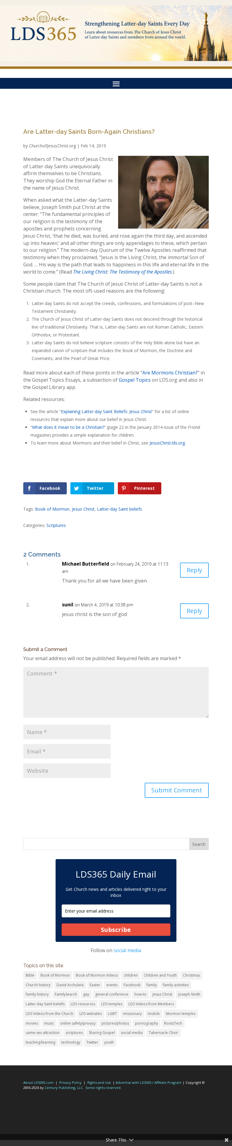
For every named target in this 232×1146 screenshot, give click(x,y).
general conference (111, 994)
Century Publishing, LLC (64, 1087)
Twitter (92, 1042)
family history (37, 994)
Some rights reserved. (103, 1087)
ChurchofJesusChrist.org (52, 146)
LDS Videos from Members (151, 1003)
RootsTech (173, 1023)
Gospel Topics (135, 380)
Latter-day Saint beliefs (119, 509)
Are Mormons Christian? (170, 372)
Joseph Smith (189, 994)
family (152, 984)
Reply (194, 570)
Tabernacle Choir (163, 1032)
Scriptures (56, 525)
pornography (146, 1023)
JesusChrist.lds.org (167, 443)
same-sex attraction (43, 1032)
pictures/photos (115, 1023)
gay (86, 994)
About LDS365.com (38, 1082)
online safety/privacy (77, 1023)
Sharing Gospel (102, 1032)
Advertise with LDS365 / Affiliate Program (149, 1082)
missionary (132, 1013)
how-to (140, 994)
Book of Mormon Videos (97, 975)
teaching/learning (40, 1042)
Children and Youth (160, 975)
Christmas (191, 975)
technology (70, 1042)
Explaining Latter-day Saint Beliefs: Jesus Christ (106, 411)
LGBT (112, 1013)
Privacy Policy (70, 1082)
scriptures (74, 1032)
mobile (154, 1013)
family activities (176, 984)
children (131, 975)
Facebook (132, 984)
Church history (38, 984)
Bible (30, 975)
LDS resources (83, 1003)
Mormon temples (180, 1013)
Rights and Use (99, 1082)
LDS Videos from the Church (49, 1013)
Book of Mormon (52, 509)
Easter (95, 984)
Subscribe (116, 930)
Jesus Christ (83, 509)
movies (32, 1023)
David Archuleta (70, 984)
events (112, 984)
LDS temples (111, 1003)
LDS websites (90, 1013)
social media (127, 950)
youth (109, 1042)
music (49, 1023)
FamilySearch (66, 994)
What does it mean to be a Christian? (68, 427)
